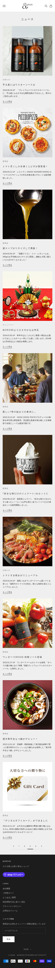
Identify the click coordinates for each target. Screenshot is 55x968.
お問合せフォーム (10, 910)
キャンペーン (8, 325)
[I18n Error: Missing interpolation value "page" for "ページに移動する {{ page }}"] (13, 846)
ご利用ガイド (8, 893)
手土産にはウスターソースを (19, 84)
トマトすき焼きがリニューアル (20, 575)
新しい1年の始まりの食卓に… (19, 411)
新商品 (5, 161)
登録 (9, 939)
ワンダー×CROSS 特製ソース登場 (22, 657)
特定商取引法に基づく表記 (14, 902)
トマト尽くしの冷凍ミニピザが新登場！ (25, 166)
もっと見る (7, 101)
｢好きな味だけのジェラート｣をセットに (25, 493)
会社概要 (6, 888)
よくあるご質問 (9, 897)
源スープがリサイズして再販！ (20, 248)
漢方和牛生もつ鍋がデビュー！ (20, 739)
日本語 (26, 949)
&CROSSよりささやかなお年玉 (21, 330)
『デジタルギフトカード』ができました (25, 820)
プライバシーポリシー (12, 906)
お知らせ (6, 80)
